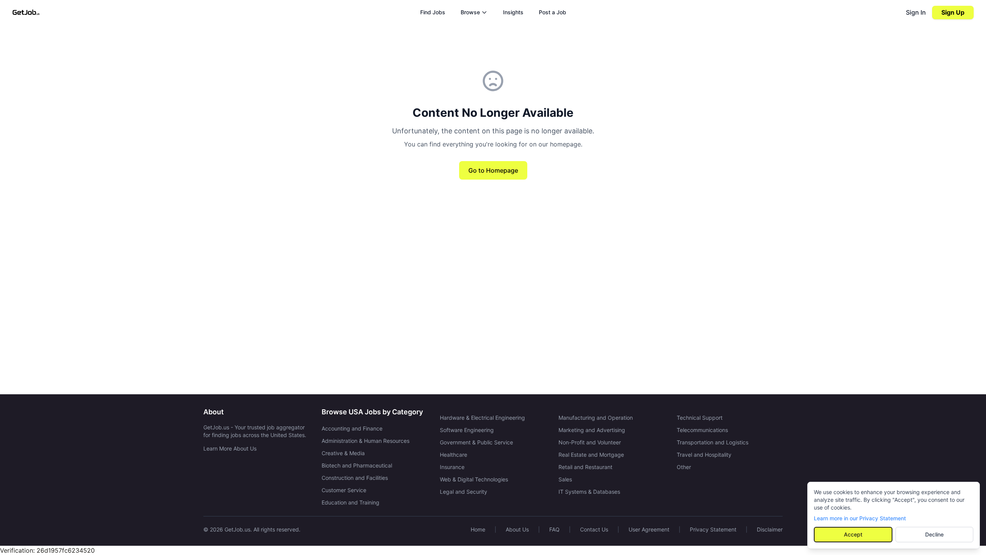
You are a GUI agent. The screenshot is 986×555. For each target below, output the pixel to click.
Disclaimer (770, 529)
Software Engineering (467, 430)
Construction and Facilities (355, 477)
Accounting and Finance (352, 428)
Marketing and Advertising (591, 430)
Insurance (452, 467)
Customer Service (344, 490)
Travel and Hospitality (704, 454)
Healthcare (453, 454)
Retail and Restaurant (585, 467)
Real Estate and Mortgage (591, 454)
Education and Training (350, 502)
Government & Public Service (476, 442)
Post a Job (552, 12)
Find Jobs (432, 12)
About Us (517, 529)
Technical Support (700, 417)
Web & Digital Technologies (474, 479)
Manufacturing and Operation (595, 417)
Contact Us (594, 529)
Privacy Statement (713, 529)
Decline (934, 534)
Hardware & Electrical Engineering (482, 417)
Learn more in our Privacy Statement (860, 518)
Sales (565, 479)
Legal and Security (463, 491)
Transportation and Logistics (712, 442)
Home (478, 529)
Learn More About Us (230, 448)
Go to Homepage (493, 170)
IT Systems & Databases (589, 491)
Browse (470, 12)
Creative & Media (343, 453)
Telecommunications (702, 430)
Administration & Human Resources (365, 440)
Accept (853, 534)
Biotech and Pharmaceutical (357, 465)
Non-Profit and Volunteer (589, 442)
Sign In (916, 12)
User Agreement (649, 529)
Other (684, 467)
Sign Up (952, 12)
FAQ (554, 529)
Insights (513, 12)
